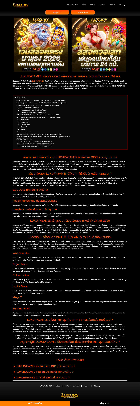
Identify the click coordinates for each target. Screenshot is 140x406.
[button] (70, 366)
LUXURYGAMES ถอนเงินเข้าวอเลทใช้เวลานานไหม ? (45, 372)
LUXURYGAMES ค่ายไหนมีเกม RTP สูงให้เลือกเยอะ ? (46, 366)
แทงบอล (102, 5)
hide (23, 98)
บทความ (112, 5)
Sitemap (122, 5)
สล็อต (84, 5)
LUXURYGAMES (72, 5)
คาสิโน (92, 5)
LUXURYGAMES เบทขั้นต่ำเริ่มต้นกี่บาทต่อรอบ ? (43, 378)
